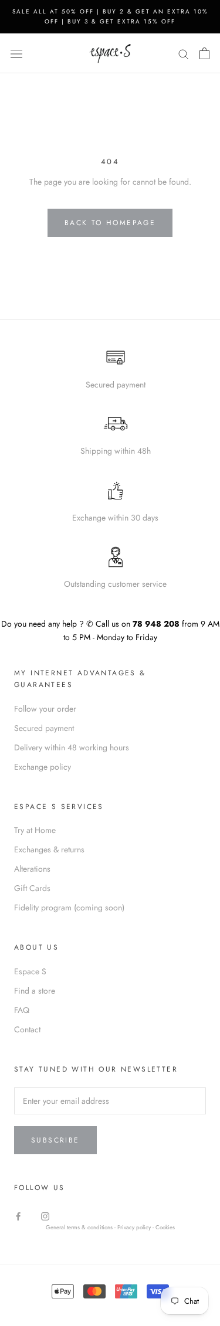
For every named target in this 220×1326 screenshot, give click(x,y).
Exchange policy (42, 767)
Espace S (30, 971)
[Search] (183, 53)
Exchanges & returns (49, 849)
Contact (27, 1029)
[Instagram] (45, 1216)
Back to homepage (110, 222)
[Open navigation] (16, 53)
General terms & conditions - (81, 1227)
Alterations (32, 869)
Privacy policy (135, 1227)
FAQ (21, 1010)
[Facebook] (18, 1216)
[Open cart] (204, 53)
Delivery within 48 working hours (71, 747)
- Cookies (164, 1227)
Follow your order (45, 709)
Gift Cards (32, 888)
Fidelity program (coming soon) (69, 907)
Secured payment (44, 728)
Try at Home (35, 830)
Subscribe (55, 1140)
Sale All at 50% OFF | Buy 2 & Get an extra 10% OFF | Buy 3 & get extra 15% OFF (110, 16)
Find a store (34, 991)
